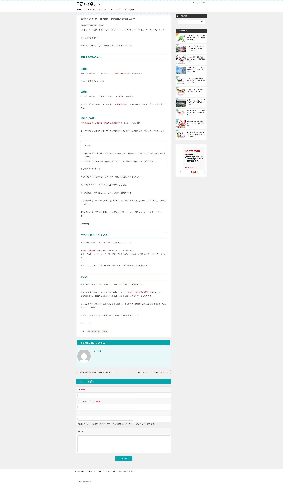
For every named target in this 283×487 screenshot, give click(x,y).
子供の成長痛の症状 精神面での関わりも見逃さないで (95, 372)
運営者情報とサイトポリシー (96, 9)
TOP (85, 471)
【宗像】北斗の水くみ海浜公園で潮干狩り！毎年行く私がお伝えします (196, 70)
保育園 (84, 25)
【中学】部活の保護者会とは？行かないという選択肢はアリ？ (196, 59)
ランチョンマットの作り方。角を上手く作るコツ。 (153, 372)
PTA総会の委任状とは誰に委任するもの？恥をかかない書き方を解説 (196, 134)
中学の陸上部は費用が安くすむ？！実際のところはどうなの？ (196, 123)
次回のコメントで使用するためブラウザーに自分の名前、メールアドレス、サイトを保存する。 (117, 424)
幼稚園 (101, 25)
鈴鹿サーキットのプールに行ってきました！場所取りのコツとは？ (196, 102)
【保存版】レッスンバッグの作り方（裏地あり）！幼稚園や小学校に (196, 37)
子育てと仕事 (92, 25)
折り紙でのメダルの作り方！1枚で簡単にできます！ (196, 90)
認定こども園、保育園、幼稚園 (97, 331)
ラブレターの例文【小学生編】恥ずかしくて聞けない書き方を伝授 (196, 80)
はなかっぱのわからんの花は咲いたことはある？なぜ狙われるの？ (196, 112)
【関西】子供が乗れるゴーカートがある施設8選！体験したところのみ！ (196, 48)
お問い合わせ (129, 9)
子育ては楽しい (88, 4)
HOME (79, 9)
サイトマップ (115, 9)
